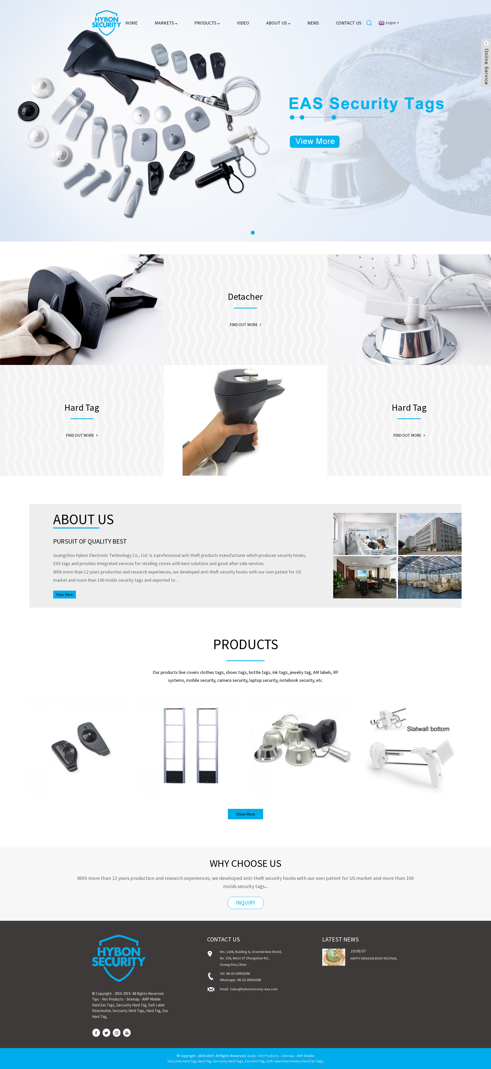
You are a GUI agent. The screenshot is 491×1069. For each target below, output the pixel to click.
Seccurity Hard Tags (128, 1010)
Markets (164, 23)
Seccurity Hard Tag (131, 1005)
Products (205, 23)
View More (64, 594)
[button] (21, 120)
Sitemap (132, 999)
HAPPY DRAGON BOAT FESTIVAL (373, 958)
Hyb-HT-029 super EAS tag (80, 754)
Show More (245, 814)
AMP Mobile (151, 999)
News (313, 23)
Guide (251, 1055)
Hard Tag (153, 1010)
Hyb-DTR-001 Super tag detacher (300, 754)
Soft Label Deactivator (283, 1061)
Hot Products (113, 999)
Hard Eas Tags (103, 1005)
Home (131, 23)
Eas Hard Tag (254, 1061)
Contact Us (348, 23)
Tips (95, 999)
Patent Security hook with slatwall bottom (411, 754)
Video (243, 23)
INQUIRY (245, 902)
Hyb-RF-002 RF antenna (190, 754)
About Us (276, 23)
